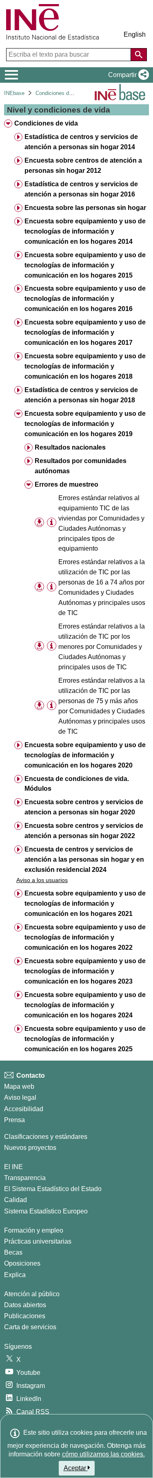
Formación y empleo (33, 1230)
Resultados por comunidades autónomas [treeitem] (80, 465)
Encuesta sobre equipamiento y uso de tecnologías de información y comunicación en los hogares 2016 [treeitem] (85, 298)
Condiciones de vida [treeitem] (46, 123)
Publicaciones (24, 1316)
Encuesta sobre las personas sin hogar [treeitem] (85, 207)
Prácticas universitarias (37, 1241)
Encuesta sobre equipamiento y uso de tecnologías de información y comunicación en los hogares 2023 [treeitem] (85, 971)
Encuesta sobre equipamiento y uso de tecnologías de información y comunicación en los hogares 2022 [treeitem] (85, 937)
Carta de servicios (30, 1327)
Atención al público (32, 1293)
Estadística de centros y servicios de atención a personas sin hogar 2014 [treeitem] (81, 141)
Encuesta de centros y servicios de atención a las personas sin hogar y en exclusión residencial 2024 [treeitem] (84, 859)
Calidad (15, 1199)
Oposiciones (22, 1263)
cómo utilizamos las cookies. (103, 1454)
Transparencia (25, 1177)
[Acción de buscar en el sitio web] (139, 54)
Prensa (14, 1119)
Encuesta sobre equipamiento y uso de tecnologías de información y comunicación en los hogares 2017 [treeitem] (85, 332)
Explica (15, 1274)
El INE (13, 1166)
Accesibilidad (23, 1108)
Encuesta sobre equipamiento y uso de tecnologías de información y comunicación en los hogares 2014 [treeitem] (85, 231)
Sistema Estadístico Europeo (46, 1211)
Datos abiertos (25, 1305)
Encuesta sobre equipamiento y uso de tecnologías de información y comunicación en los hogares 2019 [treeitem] (85, 423)
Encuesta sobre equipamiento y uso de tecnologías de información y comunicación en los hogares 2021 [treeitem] (85, 903)
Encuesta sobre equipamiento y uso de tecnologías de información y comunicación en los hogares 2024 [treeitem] (85, 1005)
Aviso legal (20, 1097)
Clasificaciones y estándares (45, 1136)
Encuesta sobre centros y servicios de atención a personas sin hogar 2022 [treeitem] (83, 830)
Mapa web (19, 1086)
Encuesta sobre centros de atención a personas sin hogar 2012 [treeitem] (83, 165)
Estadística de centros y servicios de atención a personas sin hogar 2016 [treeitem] (81, 189)
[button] (127, 75)
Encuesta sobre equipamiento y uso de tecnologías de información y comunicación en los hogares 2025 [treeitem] (85, 1038)
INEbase (14, 93)
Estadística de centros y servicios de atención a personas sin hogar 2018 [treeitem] (81, 395)
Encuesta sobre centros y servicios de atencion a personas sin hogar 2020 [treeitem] (83, 807)
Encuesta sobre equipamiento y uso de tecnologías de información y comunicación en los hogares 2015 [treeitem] (85, 265)
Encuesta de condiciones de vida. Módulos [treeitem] (76, 783)
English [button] (135, 34)
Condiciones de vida (59, 93)
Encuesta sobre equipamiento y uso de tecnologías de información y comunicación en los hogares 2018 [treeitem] (85, 366)
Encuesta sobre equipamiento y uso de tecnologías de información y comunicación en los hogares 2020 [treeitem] (85, 755)
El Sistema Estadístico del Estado (53, 1188)
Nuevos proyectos (30, 1147)
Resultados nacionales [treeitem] (70, 447)
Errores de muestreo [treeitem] (66, 484)
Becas (13, 1252)
